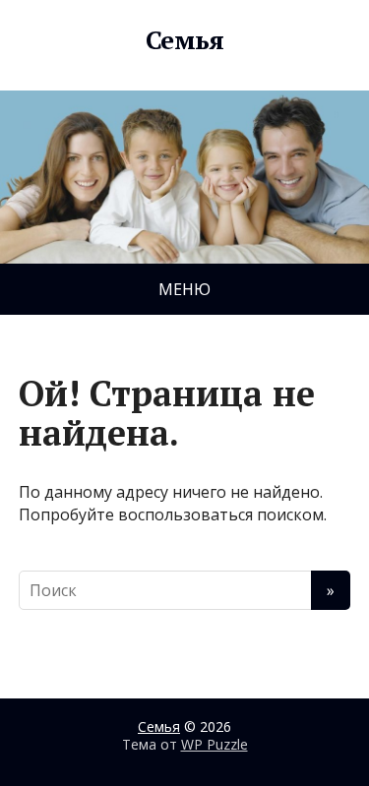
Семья (184, 40)
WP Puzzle (214, 744)
